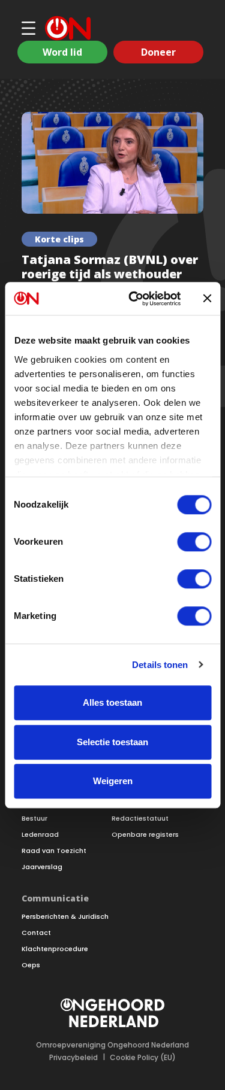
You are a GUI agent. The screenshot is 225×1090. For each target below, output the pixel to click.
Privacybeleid (73, 1057)
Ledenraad (40, 834)
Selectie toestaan (112, 742)
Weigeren (113, 781)
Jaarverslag (42, 867)
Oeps (31, 965)
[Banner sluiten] (207, 298)
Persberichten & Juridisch (65, 916)
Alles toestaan (112, 702)
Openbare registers (145, 834)
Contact (36, 933)
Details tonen (160, 665)
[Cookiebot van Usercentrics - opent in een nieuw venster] (134, 298)
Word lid (62, 52)
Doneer (158, 52)
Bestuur (34, 818)
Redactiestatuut (140, 818)
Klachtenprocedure (55, 949)
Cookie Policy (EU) (143, 1057)
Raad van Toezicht (54, 851)
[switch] (194, 541)
